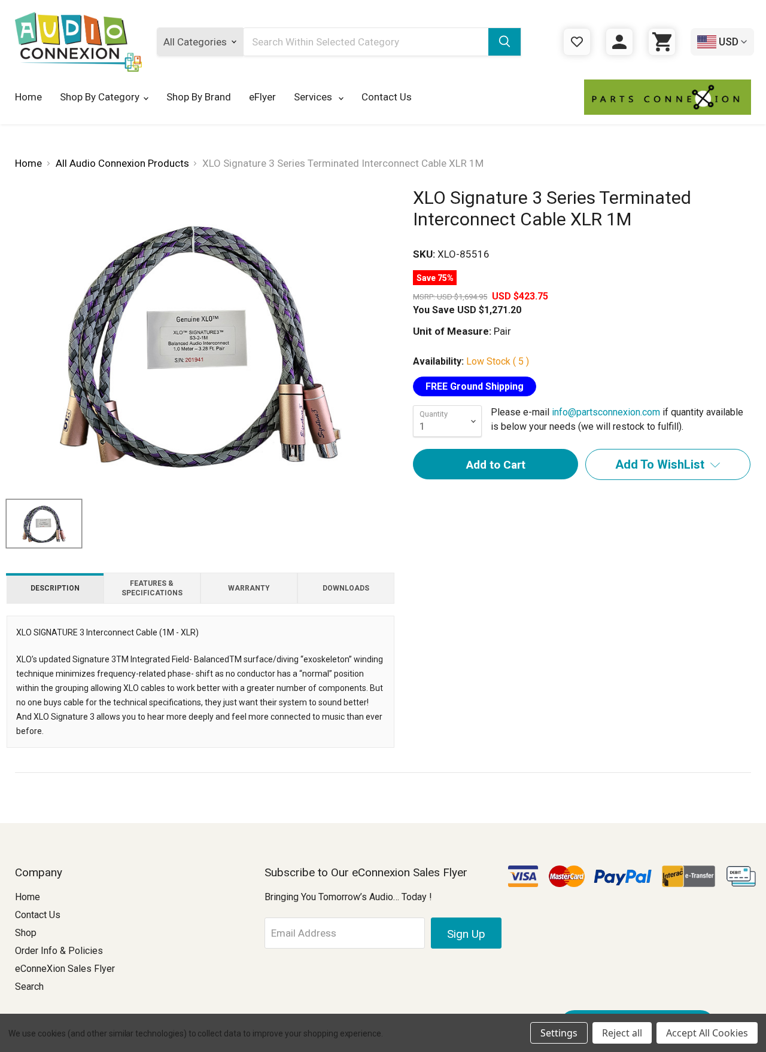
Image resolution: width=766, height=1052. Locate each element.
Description (55, 588)
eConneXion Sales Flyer (65, 968)
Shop (26, 932)
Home (28, 97)
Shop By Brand (198, 97)
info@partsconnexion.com (606, 412)
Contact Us (386, 97)
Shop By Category (99, 97)
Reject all (622, 1032)
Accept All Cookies (707, 1032)
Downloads (346, 588)
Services (314, 97)
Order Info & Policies (59, 950)
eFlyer (262, 97)
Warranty (249, 588)
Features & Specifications (152, 588)
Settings (558, 1032)
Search (29, 986)
